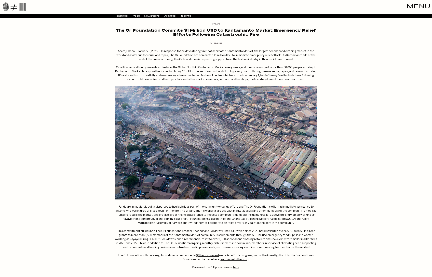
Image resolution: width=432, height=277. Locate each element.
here (236, 267)
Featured (121, 15)
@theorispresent (208, 255)
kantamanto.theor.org (235, 259)
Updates (170, 15)
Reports (185, 15)
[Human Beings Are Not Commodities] (14, 7)
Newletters (152, 15)
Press (136, 15)
